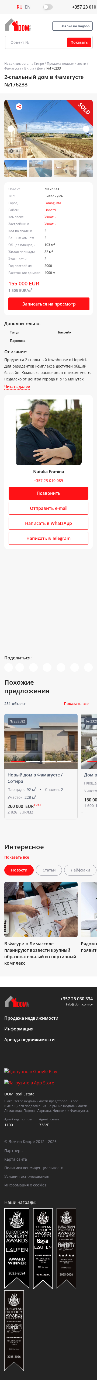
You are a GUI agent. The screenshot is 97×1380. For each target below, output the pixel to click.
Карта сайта (15, 1159)
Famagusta (52, 203)
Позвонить (49, 493)
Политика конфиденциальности (34, 1167)
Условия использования (26, 1176)
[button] (86, 129)
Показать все (76, 703)
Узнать (50, 217)
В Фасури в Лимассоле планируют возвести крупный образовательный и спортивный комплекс (40, 953)
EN (28, 7)
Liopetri (50, 210)
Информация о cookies (25, 1184)
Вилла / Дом (33, 68)
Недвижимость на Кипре (24, 63)
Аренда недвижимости (29, 1040)
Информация (18, 1029)
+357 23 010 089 (48, 480)
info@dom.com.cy (79, 1004)
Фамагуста (12, 68)
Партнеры (13, 1150)
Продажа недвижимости (66, 63)
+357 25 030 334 (76, 999)
